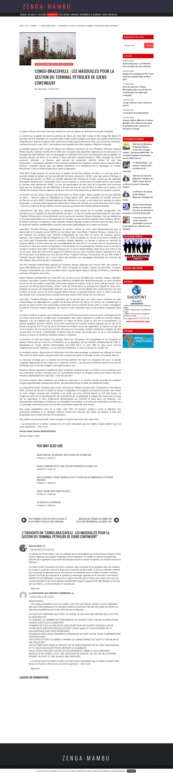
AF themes (112, 769)
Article (38, 64)
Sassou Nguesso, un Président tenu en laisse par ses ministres (64, 454)
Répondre (35, 588)
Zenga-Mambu (47, 6)
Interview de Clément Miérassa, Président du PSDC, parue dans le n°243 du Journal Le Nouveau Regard (138, 181)
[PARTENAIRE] (138, 304)
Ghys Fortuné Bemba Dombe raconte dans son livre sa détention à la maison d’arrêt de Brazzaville (138, 208)
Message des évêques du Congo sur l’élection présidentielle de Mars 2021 (94, 520)
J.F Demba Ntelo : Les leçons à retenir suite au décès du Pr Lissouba (137, 166)
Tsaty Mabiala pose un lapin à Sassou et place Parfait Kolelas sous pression (47, 520)
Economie (47, 64)
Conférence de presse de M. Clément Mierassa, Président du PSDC (138, 195)
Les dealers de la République (49, 502)
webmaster (42, 89)
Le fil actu (68, 64)
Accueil (23, 14)
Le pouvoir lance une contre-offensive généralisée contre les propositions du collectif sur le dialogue (137, 223)
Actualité (32, 14)
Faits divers (64, 14)
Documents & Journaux (90, 14)
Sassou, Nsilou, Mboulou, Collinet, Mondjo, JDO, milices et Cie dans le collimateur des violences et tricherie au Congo (138, 124)
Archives (75, 14)
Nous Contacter (110, 14)
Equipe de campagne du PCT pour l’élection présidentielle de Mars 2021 (67, 466)
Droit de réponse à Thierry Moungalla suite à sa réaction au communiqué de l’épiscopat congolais (75, 478)
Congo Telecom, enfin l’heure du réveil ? (54, 491)
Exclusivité (52, 14)
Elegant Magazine (97, 769)
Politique (42, 14)
